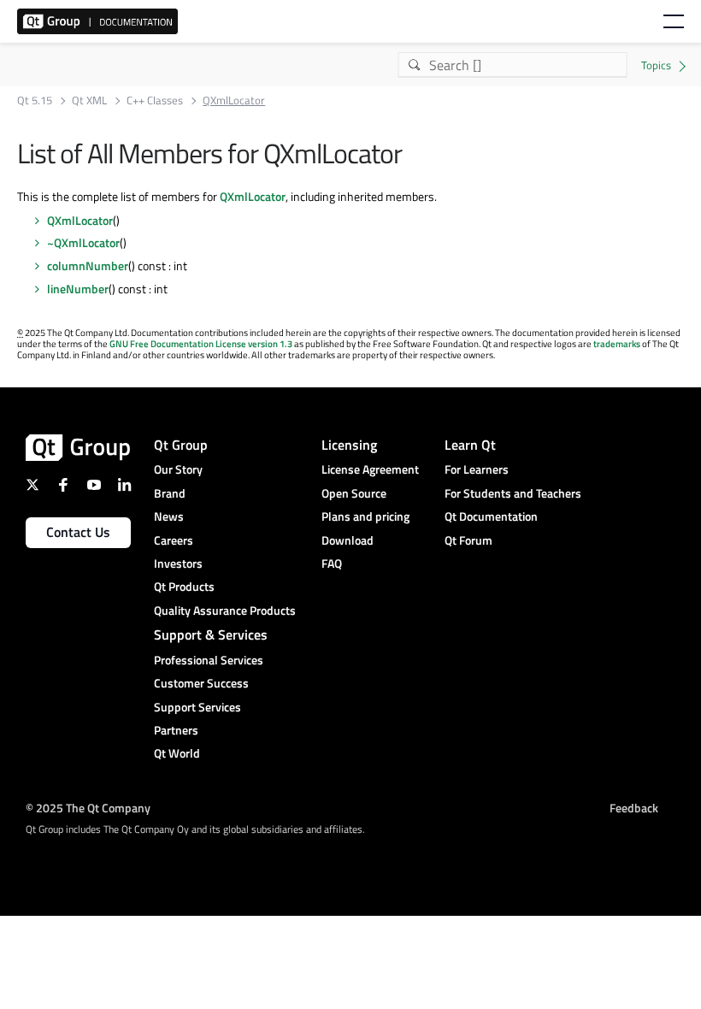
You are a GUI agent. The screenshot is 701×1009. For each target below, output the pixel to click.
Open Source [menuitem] (353, 493)
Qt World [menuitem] (177, 753)
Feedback (634, 808)
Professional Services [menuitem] (208, 660)
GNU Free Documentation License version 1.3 (200, 344)
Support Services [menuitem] (197, 707)
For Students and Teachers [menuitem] (513, 493)
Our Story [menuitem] (178, 469)
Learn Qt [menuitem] (470, 444)
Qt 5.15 (34, 100)
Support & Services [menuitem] (211, 634)
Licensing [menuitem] (349, 444)
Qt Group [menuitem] (181, 444)
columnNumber (87, 265)
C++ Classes (155, 100)
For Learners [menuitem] (477, 469)
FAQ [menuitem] (331, 563)
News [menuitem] (169, 516)
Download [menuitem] (347, 540)
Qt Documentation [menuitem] (491, 516)
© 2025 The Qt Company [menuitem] (88, 808)
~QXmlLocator (83, 242)
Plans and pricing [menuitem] (365, 516)
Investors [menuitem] (178, 563)
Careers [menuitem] (173, 540)
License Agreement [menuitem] (370, 469)
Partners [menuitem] (176, 730)
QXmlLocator (253, 196)
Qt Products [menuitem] (184, 586)
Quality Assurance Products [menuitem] (225, 610)
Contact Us (78, 532)
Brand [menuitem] (170, 493)
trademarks (616, 344)
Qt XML (89, 100)
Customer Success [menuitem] (201, 683)
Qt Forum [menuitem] (468, 540)
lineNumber (78, 289)
